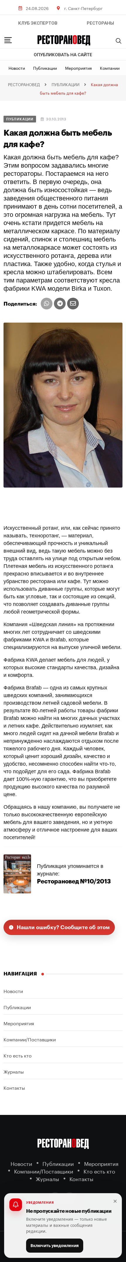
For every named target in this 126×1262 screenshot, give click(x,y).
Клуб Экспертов (37, 23)
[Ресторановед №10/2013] (17, 873)
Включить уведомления (54, 1245)
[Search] (119, 40)
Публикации (45, 67)
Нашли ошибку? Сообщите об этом (63, 927)
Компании (110, 67)
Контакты (14, 1087)
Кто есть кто (18, 1055)
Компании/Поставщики (30, 1039)
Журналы (14, 1071)
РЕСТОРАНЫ (100, 23)
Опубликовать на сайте (63, 54)
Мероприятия (78, 67)
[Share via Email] (73, 303)
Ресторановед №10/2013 (74, 881)
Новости (16, 67)
